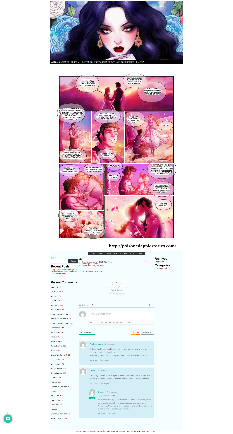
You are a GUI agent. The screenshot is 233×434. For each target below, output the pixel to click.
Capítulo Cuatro (92, 264)
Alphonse (91, 266)
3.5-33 (60, 337)
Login (151, 305)
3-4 (70, 319)
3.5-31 (64, 418)
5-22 (58, 350)
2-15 (59, 409)
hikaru (113, 396)
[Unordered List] (110, 322)
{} (125, 322)
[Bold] (91, 322)
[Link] (121, 322)
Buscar (53, 258)
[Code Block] (117, 322)
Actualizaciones (60, 62)
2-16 (62, 341)
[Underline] (98, 322)
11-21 (71, 314)
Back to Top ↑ (150, 431)
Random (123, 254)
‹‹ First (92, 254)
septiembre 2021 (162, 261)
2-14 (62, 328)
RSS (143, 431)
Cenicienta (100, 266)
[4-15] (116, 250)
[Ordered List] (106, 322)
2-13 (62, 332)
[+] (128, 322)
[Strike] (102, 322)
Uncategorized (161, 268)
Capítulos (87, 62)
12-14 (58, 287)
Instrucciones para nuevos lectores (114, 62)
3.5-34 (61, 305)
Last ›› (140, 254)
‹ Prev (100, 254)
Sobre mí (75, 62)
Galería (140, 62)
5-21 (62, 364)
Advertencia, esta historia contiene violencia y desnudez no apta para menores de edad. (64, 271)
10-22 (71, 323)
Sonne (53, 391)
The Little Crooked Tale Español (94, 431)
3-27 (60, 301)
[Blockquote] (114, 322)
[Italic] (95, 322)
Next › (132, 254)
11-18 (60, 391)
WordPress (118, 431)
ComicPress (129, 431)
